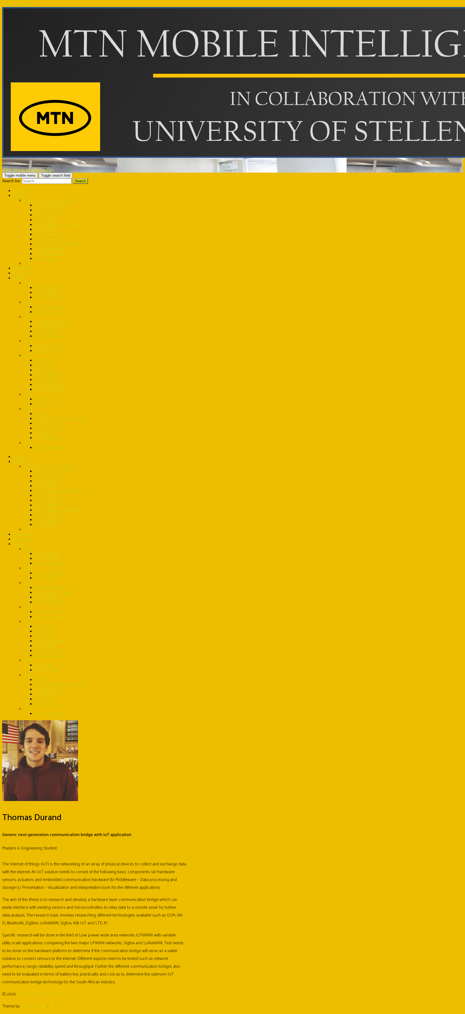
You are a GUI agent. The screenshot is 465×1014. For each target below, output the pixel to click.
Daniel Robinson (48, 336)
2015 (28, 408)
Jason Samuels (46, 292)
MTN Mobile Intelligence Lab (42, 994)
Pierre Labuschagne (51, 205)
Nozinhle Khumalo (50, 253)
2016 (28, 394)
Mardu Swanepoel (50, 374)
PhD (27, 263)
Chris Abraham (47, 239)
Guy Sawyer (45, 365)
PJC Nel (41, 413)
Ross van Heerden (50, 384)
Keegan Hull (45, 219)
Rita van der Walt (49, 210)
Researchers (23, 268)
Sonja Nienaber (47, 437)
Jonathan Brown (48, 423)
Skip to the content (18, 4)
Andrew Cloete (47, 403)
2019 (28, 316)
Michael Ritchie (47, 287)
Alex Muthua (45, 229)
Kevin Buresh (46, 311)
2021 (28, 282)
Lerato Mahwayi (48, 248)
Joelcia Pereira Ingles (52, 326)
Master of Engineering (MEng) (50, 200)
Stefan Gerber (46, 331)
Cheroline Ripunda (50, 321)
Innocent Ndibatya (50, 307)
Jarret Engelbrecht (49, 447)
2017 (28, 355)
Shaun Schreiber (48, 428)
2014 (28, 442)
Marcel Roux (45, 379)
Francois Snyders (49, 297)
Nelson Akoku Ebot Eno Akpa (60, 418)
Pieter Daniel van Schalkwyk (59, 224)
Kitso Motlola (46, 258)
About (18, 190)
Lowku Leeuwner (49, 350)
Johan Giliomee (47, 214)
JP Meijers (43, 433)
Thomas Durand (48, 345)
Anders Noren (33, 1006)
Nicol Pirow (44, 360)
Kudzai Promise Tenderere (57, 244)
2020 (28, 302)
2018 (28, 340)
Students (20, 195)
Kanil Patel (43, 399)
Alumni (19, 277)
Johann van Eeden (50, 389)
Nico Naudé (44, 370)
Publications (23, 273)
